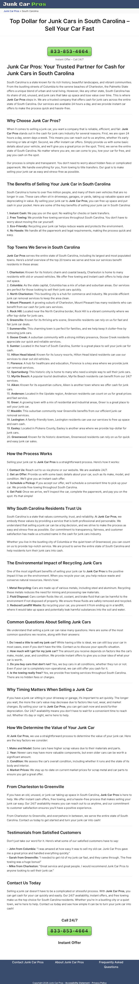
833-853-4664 (69, 51)
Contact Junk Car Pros (28, 962)
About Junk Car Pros (69, 962)
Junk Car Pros (11, 11)
